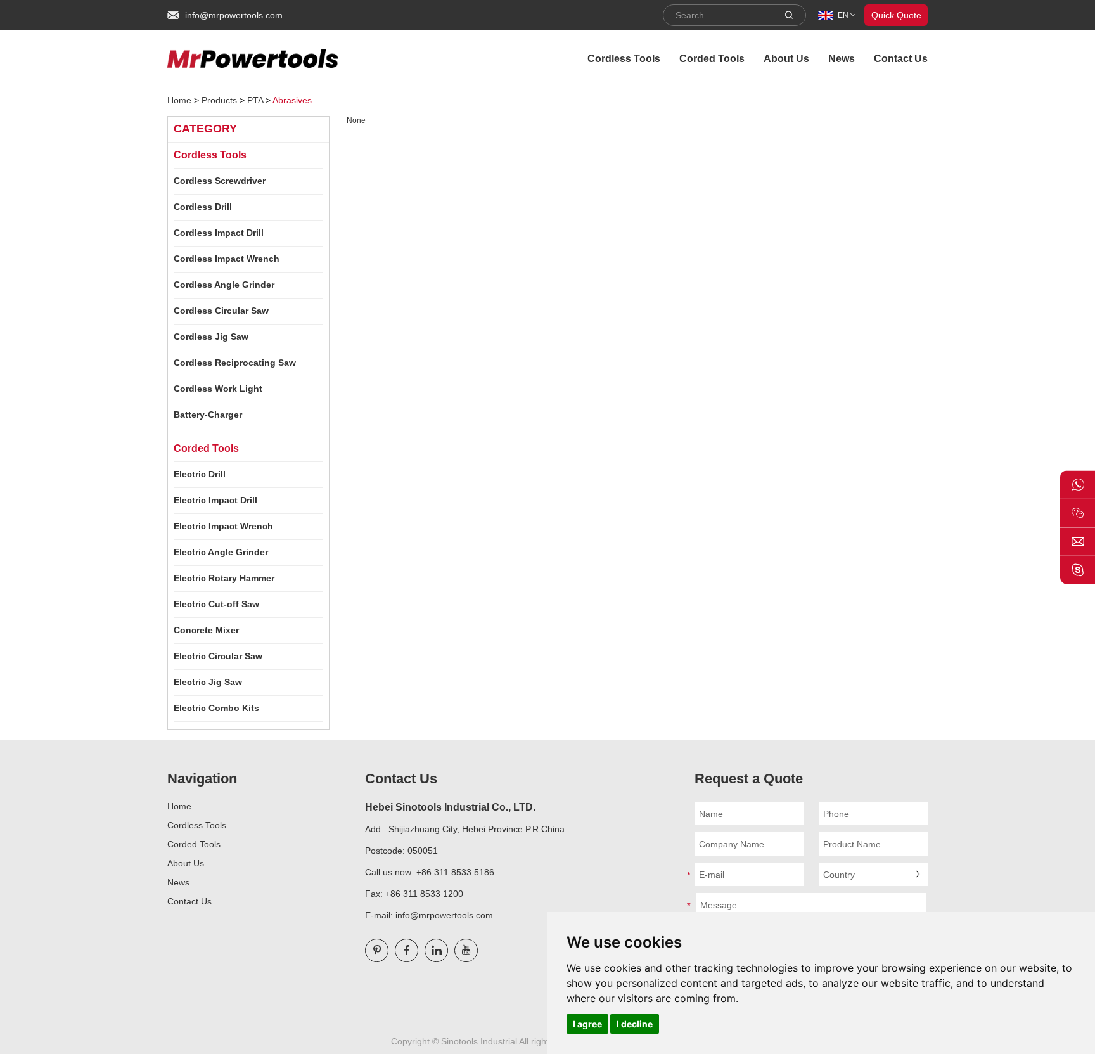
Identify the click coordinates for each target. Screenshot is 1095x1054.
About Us (786, 58)
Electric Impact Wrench (223, 526)
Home (179, 100)
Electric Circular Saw (218, 656)
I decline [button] (635, 1024)
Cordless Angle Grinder (224, 285)
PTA (255, 100)
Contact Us (901, 58)
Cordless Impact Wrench (226, 259)
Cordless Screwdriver (220, 181)
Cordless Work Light (218, 388)
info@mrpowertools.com (234, 15)
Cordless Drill (203, 207)
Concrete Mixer (206, 630)
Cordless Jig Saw (211, 336)
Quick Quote (896, 15)
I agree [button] (587, 1024)
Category (205, 128)
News (841, 58)
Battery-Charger (208, 414)
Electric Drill (200, 474)
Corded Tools (712, 58)
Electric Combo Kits (216, 708)
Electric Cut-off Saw (216, 604)
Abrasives (292, 100)
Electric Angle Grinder (221, 552)
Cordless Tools (623, 58)
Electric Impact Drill (215, 500)
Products (219, 100)
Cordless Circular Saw (221, 310)
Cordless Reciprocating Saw (235, 362)
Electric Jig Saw (208, 682)
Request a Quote (749, 779)
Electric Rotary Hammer (224, 578)
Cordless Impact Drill (219, 233)
